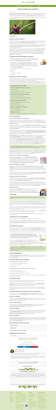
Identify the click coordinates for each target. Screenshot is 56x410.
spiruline (11, 310)
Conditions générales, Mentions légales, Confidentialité (32, 396)
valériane (42, 298)
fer (30, 68)
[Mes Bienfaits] (28, 2)
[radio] (25, 341)
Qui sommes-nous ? (32, 393)
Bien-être (30, 5)
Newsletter (11, 393)
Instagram (11, 400)
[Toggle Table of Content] (15, 36)
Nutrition (26, 5)
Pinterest (33, 346)
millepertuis (12, 304)
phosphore (27, 68)
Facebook (20, 346)
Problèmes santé (19, 5)
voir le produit (20, 235)
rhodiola (21, 317)
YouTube (11, 401)
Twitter (24, 346)
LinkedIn (28, 346)
